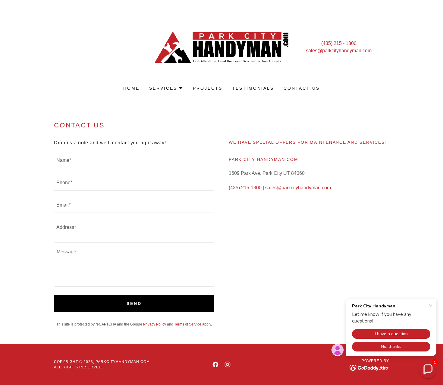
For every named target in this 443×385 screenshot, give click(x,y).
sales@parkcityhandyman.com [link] (339, 50)
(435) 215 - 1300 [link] (339, 43)
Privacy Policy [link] (154, 324)
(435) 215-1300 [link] (245, 187)
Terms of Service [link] (187, 324)
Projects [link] (207, 88)
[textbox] (134, 160)
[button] (166, 88)
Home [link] (131, 88)
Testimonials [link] (253, 88)
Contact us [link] (302, 88)
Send (134, 303)
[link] (222, 46)
